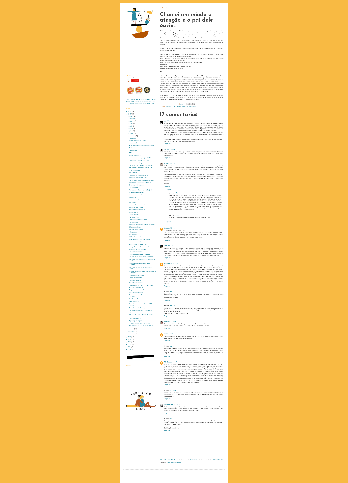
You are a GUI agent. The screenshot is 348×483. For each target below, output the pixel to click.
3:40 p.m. (169, 121)
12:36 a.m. (179, 404)
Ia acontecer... (133, 202)
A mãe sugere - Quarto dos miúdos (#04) (141, 325)
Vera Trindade (168, 263)
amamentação (146, 102)
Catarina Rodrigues (169, 404)
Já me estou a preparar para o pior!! (139, 160)
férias (132, 104)
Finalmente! (132, 148)
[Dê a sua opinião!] (189, 104)
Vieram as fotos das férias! (137, 205)
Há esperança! (133, 232)
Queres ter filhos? (134, 214)
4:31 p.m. (177, 215)
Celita (165, 245)
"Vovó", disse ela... (134, 299)
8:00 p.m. (172, 418)
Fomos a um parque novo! (136, 275)
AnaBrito (166, 163)
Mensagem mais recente (167, 459)
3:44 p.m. (172, 149)
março (131, 121)
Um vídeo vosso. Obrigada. (136, 163)
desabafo (168, 106)
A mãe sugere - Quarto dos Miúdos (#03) (141, 190)
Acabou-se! (132, 138)
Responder (167, 143)
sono (153, 103)
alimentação (138, 102)
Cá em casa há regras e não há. (138, 219)
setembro (132, 136)
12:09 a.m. (173, 390)
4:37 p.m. (172, 291)
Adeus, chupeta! (133, 222)
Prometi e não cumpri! (135, 195)
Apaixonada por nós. (135, 155)
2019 (129, 344)
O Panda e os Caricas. (135, 227)
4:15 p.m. (177, 193)
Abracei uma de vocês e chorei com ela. (140, 182)
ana (165, 121)
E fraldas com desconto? (136, 287)
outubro (132, 329)
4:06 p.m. (172, 228)
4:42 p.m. (172, 305)
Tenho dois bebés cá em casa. (137, 249)
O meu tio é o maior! (135, 318)
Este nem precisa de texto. (136, 192)
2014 (129, 111)
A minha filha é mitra (135, 280)
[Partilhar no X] (191, 104)
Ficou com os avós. (134, 200)
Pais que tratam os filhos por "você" (139, 247)
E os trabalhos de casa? (136, 282)
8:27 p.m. (172, 334)
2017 (129, 339)
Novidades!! (132, 197)
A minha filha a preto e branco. (138, 209)
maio (131, 126)
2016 (129, 337)
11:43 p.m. (177, 362)
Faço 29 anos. (133, 234)
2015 (129, 114)
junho (131, 128)
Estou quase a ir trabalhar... (136, 185)
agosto (132, 133)
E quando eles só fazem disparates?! (139, 323)
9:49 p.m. (172, 346)
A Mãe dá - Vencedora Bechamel (138, 175)
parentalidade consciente (140, 103)
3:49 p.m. (172, 163)
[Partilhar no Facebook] (192, 104)
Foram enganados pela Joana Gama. (139, 239)
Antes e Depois (133, 212)
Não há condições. (134, 217)
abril (131, 123)
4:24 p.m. (170, 245)
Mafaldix (166, 149)
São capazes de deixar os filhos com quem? (141, 256)
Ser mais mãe (133, 150)
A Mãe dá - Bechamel (135, 153)
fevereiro (132, 118)
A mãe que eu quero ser (136, 207)
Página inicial (193, 459)
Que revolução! (133, 187)
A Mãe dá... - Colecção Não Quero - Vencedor (142, 224)
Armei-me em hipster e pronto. (138, 140)
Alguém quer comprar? (135, 321)
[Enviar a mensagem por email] (187, 104)
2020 (129, 347)
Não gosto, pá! (133, 172)
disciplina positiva (176, 106)
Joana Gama (132, 99)
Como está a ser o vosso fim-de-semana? (141, 165)
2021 (129, 349)
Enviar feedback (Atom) (174, 462)
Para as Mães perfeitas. (136, 277)
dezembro (133, 334)
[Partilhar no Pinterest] (194, 104)
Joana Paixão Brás (186, 106)
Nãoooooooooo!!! (134, 301)
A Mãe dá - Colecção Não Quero (138, 177)
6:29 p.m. (173, 321)
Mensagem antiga (218, 459)
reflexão (193, 106)
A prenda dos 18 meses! (136, 229)
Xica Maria (167, 321)
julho (131, 131)
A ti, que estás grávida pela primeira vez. (140, 167)
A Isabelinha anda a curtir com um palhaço (141, 285)
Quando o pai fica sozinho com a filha (139, 254)
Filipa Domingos (168, 362)
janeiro (132, 116)
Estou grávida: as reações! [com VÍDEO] (140, 158)
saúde (149, 104)
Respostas (169, 190)
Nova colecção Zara (134, 143)
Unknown (167, 228)
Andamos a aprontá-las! (136, 292)
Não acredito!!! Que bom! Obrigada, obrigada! (141, 180)
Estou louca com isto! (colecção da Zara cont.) (142, 145)
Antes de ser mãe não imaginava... (139, 308)
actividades (130, 102)
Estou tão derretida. (134, 170)
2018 (129, 342)
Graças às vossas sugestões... (137, 290)
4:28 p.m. (175, 263)
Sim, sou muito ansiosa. (136, 252)
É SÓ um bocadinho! (135, 237)
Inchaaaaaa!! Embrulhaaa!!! (136, 242)
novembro (133, 331)
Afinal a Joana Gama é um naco (138, 244)
